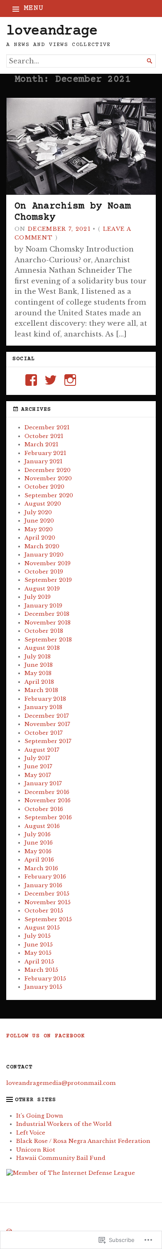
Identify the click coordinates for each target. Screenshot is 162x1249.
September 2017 (48, 741)
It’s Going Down (39, 1115)
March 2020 (42, 546)
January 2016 (43, 885)
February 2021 (45, 453)
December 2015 (47, 893)
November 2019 (48, 563)
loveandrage (52, 31)
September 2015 (48, 919)
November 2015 (48, 902)
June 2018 (39, 664)
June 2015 (39, 944)
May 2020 (39, 529)
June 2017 (38, 766)
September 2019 (48, 579)
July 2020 (38, 512)
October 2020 (44, 486)
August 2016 (42, 826)
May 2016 (38, 851)
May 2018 (38, 673)
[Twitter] (50, 380)
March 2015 (41, 969)
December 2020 (48, 470)
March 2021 (41, 444)
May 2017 (38, 775)
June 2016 (39, 842)
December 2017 (47, 715)
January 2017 (43, 783)
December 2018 (47, 613)
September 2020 (49, 495)
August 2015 (42, 927)
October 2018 (44, 630)
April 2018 (39, 681)
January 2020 (44, 554)
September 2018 (48, 639)
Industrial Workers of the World (64, 1124)
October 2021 (44, 436)
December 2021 (47, 427)
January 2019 (43, 605)
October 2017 (44, 732)
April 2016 (39, 859)
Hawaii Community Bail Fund (61, 1158)
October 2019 (44, 571)
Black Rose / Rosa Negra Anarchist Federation (83, 1141)
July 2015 (38, 935)
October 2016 (44, 809)
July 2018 (38, 656)
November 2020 (48, 478)
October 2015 (44, 910)
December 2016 (47, 792)
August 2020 (43, 503)
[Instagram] (70, 380)
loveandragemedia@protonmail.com (61, 1083)
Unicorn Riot (35, 1149)
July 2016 (38, 834)
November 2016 (48, 800)
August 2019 (42, 588)
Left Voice (30, 1132)
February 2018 (45, 698)
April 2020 (40, 537)
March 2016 (41, 868)
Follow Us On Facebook (45, 1036)
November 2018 (48, 622)
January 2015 (43, 986)
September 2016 (48, 817)
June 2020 (39, 520)
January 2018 (43, 707)
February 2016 (45, 876)
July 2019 (38, 596)
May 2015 (38, 952)
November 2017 (47, 724)
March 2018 (41, 690)
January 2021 (43, 461)
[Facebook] (31, 380)
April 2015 (39, 961)
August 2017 (42, 749)
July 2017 (37, 758)
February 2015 (45, 978)
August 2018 (42, 647)
